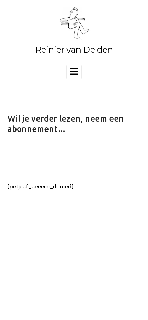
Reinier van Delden (74, 50)
